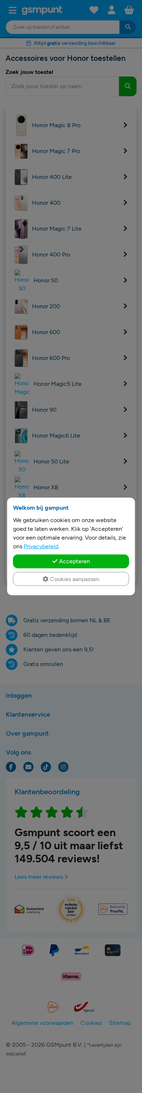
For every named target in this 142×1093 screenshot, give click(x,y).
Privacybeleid (41, 546)
